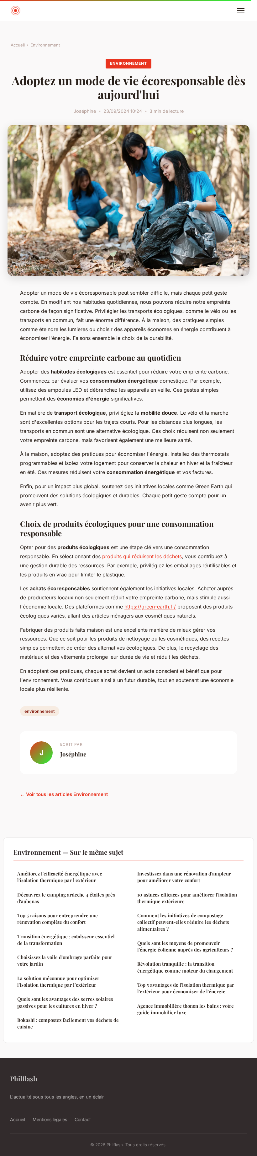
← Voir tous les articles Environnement (64, 794)
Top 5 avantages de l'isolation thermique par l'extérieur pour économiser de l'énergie (185, 988)
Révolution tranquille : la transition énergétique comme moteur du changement (185, 967)
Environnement (45, 44)
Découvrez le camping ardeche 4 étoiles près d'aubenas (66, 898)
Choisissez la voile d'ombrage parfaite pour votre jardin (64, 960)
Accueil (18, 44)
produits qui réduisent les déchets (142, 556)
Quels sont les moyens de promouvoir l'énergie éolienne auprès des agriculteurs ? (185, 946)
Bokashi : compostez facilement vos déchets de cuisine (68, 1023)
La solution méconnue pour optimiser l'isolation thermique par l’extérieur (58, 981)
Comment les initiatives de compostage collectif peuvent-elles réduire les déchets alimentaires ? (183, 922)
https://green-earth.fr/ (150, 606)
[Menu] (240, 11)
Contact (83, 1119)
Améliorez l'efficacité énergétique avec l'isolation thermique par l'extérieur (59, 876)
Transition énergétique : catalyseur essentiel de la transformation (66, 939)
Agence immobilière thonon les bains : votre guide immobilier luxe (185, 1009)
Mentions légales (50, 1119)
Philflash (23, 1078)
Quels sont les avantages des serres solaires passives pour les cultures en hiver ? (65, 1002)
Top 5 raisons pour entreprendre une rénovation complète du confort (57, 918)
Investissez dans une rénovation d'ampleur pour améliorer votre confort (184, 876)
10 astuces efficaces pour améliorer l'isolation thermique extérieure (187, 898)
